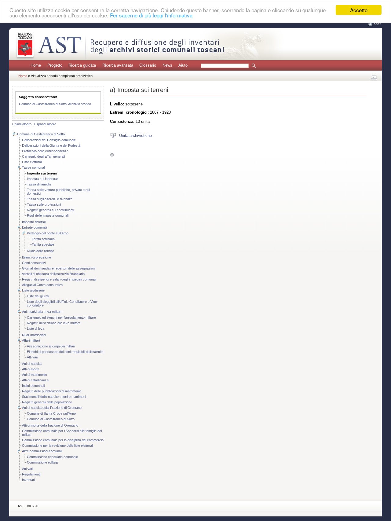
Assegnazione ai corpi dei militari (51, 346)
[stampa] (374, 78)
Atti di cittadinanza (35, 380)
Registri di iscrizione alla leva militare (54, 323)
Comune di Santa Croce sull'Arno (51, 413)
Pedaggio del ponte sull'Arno (47, 233)
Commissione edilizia (42, 462)
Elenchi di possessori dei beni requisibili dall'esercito (65, 352)
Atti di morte (30, 369)
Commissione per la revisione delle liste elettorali (57, 445)
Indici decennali (33, 385)
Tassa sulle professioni (44, 204)
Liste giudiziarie (33, 290)
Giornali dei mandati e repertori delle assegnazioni (58, 268)
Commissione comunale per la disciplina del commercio (63, 440)
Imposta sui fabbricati (42, 179)
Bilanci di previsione (36, 257)
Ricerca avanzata (117, 65)
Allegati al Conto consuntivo (42, 285)
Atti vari (32, 357)
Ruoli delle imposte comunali (47, 215)
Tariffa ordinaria (43, 239)
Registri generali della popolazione (47, 402)
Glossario (147, 65)
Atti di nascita (32, 363)
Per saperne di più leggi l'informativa (151, 15)
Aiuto (183, 65)
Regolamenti (31, 474)
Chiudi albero (21, 124)
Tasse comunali (33, 167)
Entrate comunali (34, 227)
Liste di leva (35, 328)
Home (36, 65)
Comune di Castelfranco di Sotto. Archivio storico (55, 104)
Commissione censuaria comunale (52, 457)
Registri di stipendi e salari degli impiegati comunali (59, 279)
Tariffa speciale (43, 244)
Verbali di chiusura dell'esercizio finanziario (53, 274)
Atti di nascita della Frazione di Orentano (52, 407)
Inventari (28, 480)
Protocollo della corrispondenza (45, 151)
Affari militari (31, 340)
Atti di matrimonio (34, 374)
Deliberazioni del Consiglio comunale (49, 140)
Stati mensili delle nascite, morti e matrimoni (54, 396)
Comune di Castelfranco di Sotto (41, 134)
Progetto (54, 65)
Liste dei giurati (38, 296)
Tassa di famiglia (39, 184)
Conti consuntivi (34, 263)
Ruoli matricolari (34, 335)
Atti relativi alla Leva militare (42, 312)
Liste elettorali (32, 162)
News (167, 65)
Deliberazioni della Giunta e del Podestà (51, 145)
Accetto (358, 10)
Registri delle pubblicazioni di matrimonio (51, 391)
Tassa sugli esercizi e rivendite (49, 199)
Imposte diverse (34, 222)
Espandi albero (45, 124)
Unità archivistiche (135, 135)
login (377, 23)
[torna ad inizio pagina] (112, 154)
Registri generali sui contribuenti (50, 210)
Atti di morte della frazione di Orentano (50, 425)
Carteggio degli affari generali (43, 156)
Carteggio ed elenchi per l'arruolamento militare (61, 317)
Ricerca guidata (82, 65)
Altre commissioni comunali (42, 451)
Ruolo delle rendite (40, 251)
